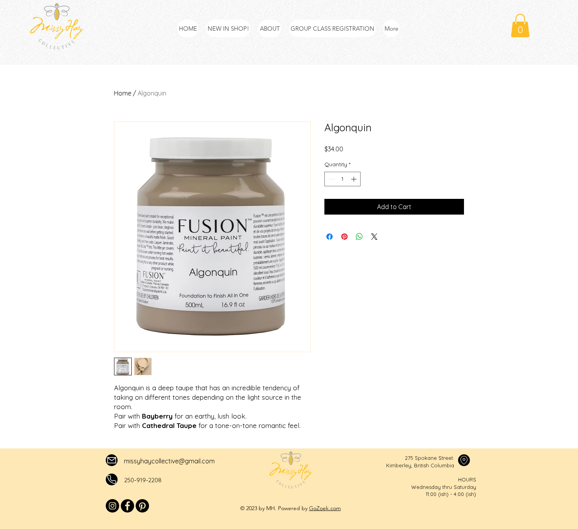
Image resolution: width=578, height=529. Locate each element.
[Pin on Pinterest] (344, 236)
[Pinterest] (142, 505)
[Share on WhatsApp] (359, 236)
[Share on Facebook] (329, 236)
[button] (520, 25)
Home (122, 93)
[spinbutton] (342, 179)
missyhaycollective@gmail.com (169, 461)
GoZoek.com (325, 508)
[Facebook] (127, 505)
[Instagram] (112, 505)
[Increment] (354, 179)
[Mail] (112, 460)
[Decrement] (330, 179)
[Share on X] (374, 236)
